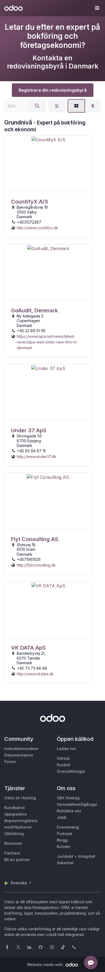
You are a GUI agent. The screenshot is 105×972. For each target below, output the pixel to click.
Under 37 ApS (29, 430)
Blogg (62, 840)
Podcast (64, 833)
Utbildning (14, 833)
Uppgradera (15, 814)
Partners (12, 853)
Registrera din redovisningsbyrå (53, 90)
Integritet (86, 856)
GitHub (63, 758)
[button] (97, 8)
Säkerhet (65, 862)
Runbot (63, 764)
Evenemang (68, 827)
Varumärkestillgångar (77, 804)
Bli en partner (17, 859)
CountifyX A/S (29, 201)
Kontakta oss (69, 811)
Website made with (45, 964)
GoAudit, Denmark (34, 310)
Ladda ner (66, 748)
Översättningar (71, 771)
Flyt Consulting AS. (35, 539)
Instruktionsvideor (21, 748)
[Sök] (37, 106)
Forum (10, 761)
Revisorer (13, 843)
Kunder (63, 846)
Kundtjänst (14, 807)
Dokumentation (18, 755)
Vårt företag (68, 798)
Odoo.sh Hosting (20, 798)
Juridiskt (65, 856)
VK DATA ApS (28, 647)
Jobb (61, 817)
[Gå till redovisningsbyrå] (48, 163)
